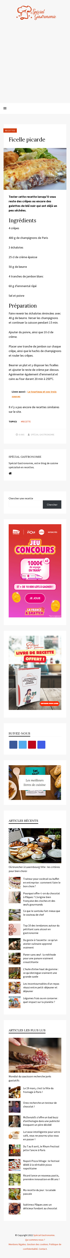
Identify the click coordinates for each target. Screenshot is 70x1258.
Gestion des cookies (37, 1244)
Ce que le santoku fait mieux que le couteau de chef (41, 912)
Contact (43, 1248)
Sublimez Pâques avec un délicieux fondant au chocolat (40, 1206)
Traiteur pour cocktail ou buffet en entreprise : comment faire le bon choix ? (41, 882)
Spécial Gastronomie (42, 434)
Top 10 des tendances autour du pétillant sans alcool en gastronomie (41, 929)
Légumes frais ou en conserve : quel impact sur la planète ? (40, 1000)
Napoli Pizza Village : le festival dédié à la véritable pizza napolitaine (41, 1164)
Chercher (52, 504)
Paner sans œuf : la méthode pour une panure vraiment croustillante (39, 958)
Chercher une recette (21, 498)
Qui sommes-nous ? (35, 1239)
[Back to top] (66, 1254)
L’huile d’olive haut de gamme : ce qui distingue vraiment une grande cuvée (40, 972)
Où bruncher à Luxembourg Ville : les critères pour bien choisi (34, 869)
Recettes (10, 130)
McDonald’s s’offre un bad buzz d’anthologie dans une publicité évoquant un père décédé (41, 1121)
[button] (4, 108)
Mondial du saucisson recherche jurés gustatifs (30, 1078)
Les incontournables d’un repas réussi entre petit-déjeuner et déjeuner (41, 987)
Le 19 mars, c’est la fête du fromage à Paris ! (38, 1090)
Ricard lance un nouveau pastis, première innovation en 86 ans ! (41, 1177)
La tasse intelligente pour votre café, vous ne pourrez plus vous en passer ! (41, 1135)
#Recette (26, 421)
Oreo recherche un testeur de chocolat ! (40, 1104)
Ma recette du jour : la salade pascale (39, 1191)
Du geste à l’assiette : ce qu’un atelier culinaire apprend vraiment (40, 943)
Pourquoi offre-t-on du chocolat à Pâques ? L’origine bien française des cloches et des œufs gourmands (41, 899)
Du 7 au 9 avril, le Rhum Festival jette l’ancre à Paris (41, 1148)
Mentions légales (17, 1244)
